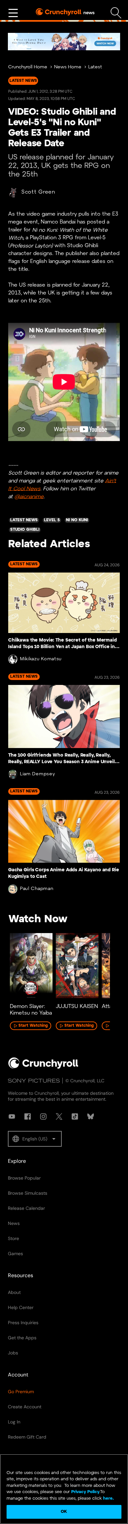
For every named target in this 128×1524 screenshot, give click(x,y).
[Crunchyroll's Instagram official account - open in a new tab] (43, 1116)
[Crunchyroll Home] (43, 1067)
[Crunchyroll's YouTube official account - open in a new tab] (12, 1116)
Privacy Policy (85, 1492)
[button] (35, 1139)
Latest (95, 67)
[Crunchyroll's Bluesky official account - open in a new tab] (90, 1116)
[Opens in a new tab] (64, 41)
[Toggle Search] (116, 13)
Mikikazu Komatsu (41, 659)
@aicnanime (29, 496)
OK (64, 1512)
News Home (67, 67)
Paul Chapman (36, 889)
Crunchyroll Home (27, 67)
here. (108, 1498)
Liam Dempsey (37, 774)
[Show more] (13, 13)
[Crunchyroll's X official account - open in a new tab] (59, 1116)
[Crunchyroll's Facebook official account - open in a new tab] (27, 1116)
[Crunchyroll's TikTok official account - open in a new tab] (75, 1116)
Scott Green (38, 192)
